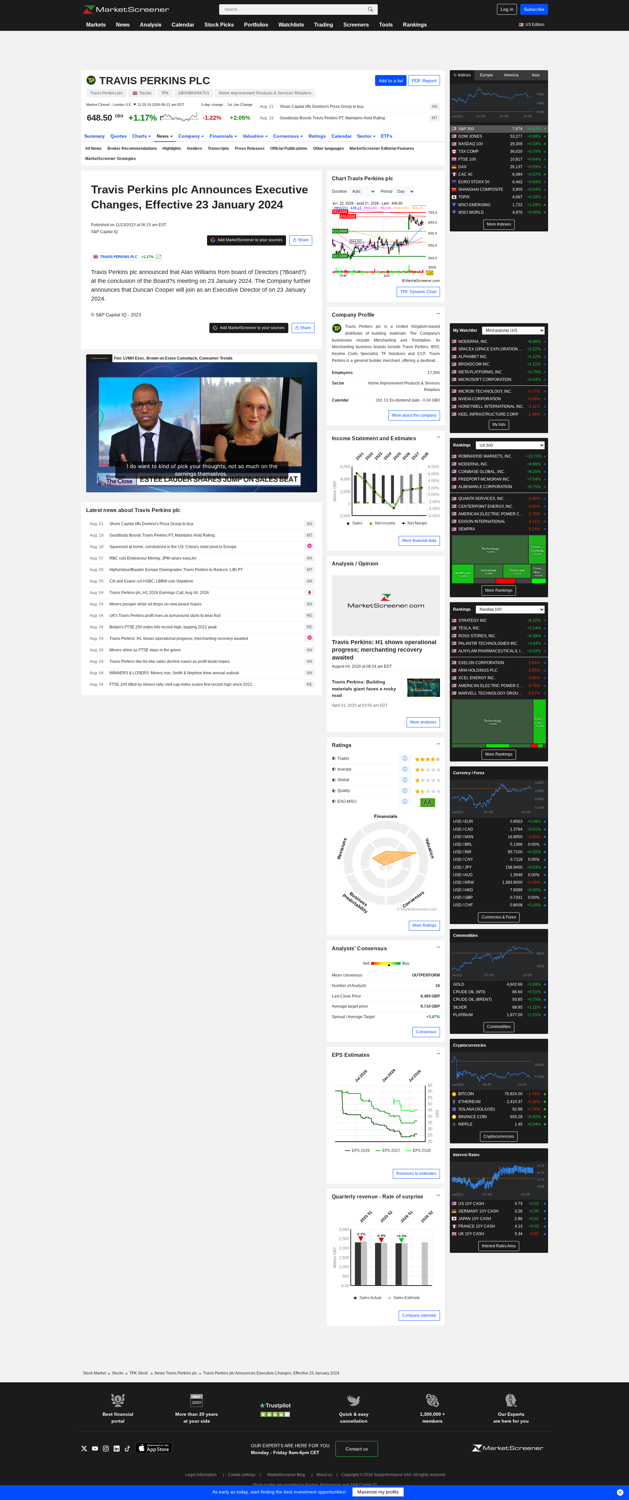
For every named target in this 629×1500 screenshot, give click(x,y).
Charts (140, 136)
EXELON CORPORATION (481, 663)
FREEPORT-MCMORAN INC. (484, 479)
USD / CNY (463, 859)
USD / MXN (463, 837)
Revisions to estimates (416, 1173)
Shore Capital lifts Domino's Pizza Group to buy (322, 106)
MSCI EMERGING (474, 205)
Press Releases (250, 148)
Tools (386, 25)
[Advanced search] (370, 9)
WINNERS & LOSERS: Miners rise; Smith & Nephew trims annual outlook (174, 673)
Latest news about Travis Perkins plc (133, 510)
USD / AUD (463, 875)
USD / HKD (463, 890)
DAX (462, 167)
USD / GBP (463, 897)
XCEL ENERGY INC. (476, 678)
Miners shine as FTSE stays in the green (145, 650)
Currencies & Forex (499, 917)
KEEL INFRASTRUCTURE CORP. (488, 414)
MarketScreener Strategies (110, 158)
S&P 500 (466, 129)
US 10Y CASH (471, 1203)
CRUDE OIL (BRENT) (472, 999)
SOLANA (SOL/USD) (476, 1109)
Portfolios (256, 25)
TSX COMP (468, 151)
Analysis (151, 25)
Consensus (286, 136)
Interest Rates (466, 1155)
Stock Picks (219, 25)
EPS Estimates (351, 1055)
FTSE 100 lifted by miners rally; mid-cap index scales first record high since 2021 (180, 684)
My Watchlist (465, 330)
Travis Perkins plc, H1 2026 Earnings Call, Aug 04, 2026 (159, 592)
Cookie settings (242, 1474)
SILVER (460, 1007)
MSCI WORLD (471, 212)
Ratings (317, 136)
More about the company (414, 415)
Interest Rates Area (499, 1246)
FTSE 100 (467, 159)
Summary (94, 136)
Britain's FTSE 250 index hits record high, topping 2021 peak (163, 627)
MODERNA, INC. (473, 341)
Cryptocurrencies (469, 1045)
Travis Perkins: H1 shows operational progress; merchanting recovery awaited (178, 638)
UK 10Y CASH (471, 1234)
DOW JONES (470, 136)
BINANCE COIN (472, 1117)
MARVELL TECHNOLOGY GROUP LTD (491, 693)
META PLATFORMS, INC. (480, 372)
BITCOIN (466, 1094)
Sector (365, 136)
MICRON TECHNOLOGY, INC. (485, 391)
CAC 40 (465, 174)
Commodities (465, 935)
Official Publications (288, 148)
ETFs (386, 136)
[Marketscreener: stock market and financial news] (125, 9)
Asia (536, 75)
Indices (464, 75)
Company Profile (353, 315)
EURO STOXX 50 (473, 182)
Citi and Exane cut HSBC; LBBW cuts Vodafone (151, 581)
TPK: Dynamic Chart (418, 291)
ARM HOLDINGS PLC (478, 670)
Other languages (328, 148)
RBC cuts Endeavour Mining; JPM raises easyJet (152, 558)
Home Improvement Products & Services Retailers (404, 386)
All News (93, 148)
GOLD (458, 984)
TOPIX (464, 197)
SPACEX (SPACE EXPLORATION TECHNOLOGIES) (491, 349)
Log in (507, 9)
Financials (222, 136)
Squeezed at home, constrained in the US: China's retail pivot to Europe (173, 546)
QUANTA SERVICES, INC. (481, 498)
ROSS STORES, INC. (477, 636)
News (123, 25)
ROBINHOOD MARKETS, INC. (485, 456)
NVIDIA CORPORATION (479, 399)
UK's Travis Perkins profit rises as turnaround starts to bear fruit (164, 615)
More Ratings (424, 925)
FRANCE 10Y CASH (476, 1226)
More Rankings (498, 590)
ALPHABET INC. (473, 356)
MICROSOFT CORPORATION (484, 379)
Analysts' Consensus (359, 948)
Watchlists (291, 25)
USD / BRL (462, 844)
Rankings (415, 25)
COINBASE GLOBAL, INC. (481, 471)
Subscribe (534, 9)
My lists (498, 424)
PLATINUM (463, 1015)
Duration (339, 191)
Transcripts (218, 148)
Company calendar (419, 1315)
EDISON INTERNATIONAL (481, 521)
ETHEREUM (469, 1101)
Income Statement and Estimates (374, 438)
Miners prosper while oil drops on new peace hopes (155, 604)
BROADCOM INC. (474, 364)
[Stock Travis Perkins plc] (157, 256)
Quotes (118, 136)
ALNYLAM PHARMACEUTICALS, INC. (491, 651)
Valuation (254, 136)
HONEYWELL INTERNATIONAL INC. (491, 406)
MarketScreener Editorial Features (382, 148)
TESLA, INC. (469, 628)
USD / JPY (462, 867)
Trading (323, 25)
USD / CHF (463, 905)
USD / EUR (463, 821)
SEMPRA (466, 529)
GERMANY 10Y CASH (478, 1211)
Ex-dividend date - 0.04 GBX (415, 400)
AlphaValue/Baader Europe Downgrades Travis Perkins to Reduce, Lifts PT (176, 569)
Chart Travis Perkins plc (362, 178)
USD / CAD (463, 829)
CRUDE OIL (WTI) (469, 992)
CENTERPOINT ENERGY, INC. (485, 506)
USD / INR (462, 852)
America (511, 75)
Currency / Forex (469, 773)
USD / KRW (463, 882)
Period (386, 191)
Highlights (171, 148)
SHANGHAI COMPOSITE (480, 189)
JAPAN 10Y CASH (474, 1218)
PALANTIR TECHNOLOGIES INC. (488, 643)
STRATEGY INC (472, 620)
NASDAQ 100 (470, 144)
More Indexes (499, 224)
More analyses (423, 722)
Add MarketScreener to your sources (249, 240)
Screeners (356, 25)
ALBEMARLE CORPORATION (485, 486)
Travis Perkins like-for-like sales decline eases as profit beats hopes (169, 661)
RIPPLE (465, 1124)
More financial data (419, 540)
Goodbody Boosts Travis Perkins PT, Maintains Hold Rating (332, 118)
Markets (96, 25)
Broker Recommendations (132, 148)
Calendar (183, 25)
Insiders (194, 148)
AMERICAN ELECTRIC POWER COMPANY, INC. (491, 514)
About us (324, 1474)
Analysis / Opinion (355, 563)
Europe (486, 75)
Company (190, 136)
